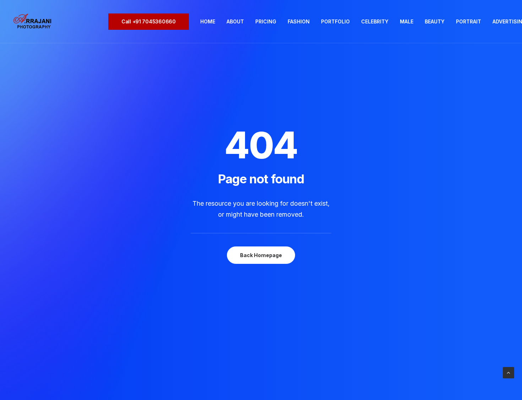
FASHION (299, 21)
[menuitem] (151, 21)
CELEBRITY (374, 21)
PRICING (265, 21)
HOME (207, 21)
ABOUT (235, 21)
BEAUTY (435, 21)
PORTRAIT (468, 21)
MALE (406, 21)
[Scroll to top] (508, 372)
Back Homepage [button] (261, 255)
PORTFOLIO (335, 21)
